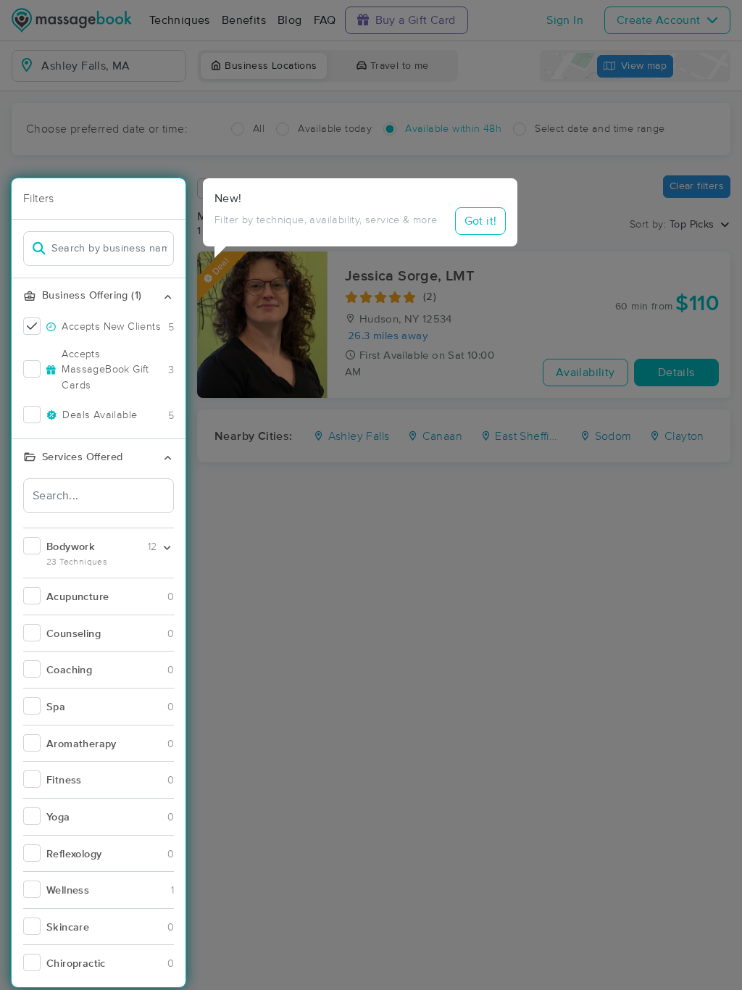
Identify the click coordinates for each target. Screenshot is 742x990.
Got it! (480, 221)
